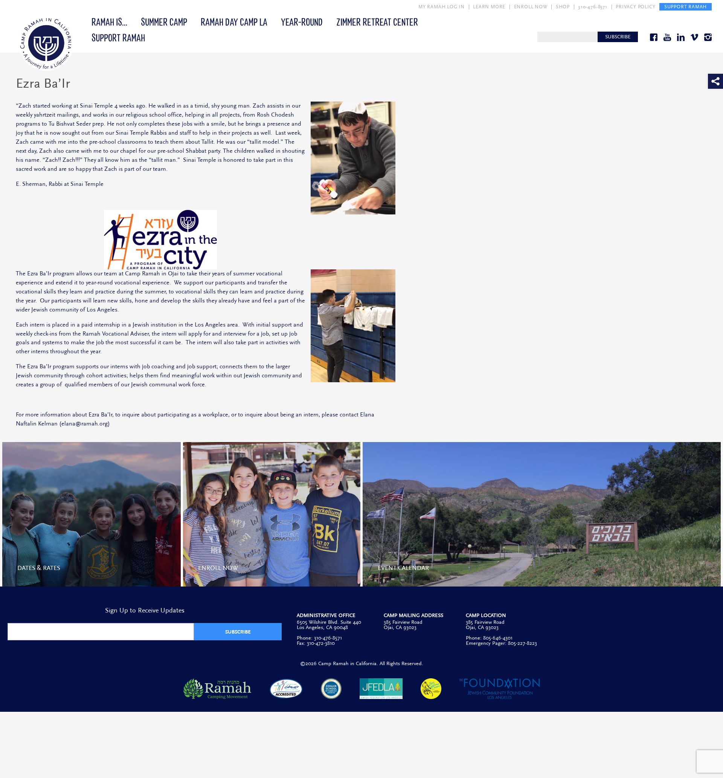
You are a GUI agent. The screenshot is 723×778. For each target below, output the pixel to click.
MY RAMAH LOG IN (441, 6)
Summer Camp (164, 21)
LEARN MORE (489, 6)
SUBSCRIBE (618, 37)
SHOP (563, 6)
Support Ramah (118, 37)
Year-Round (302, 21)
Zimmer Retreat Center (377, 21)
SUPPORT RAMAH (685, 6)
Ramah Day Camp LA (234, 21)
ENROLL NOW (531, 6)
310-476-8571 (592, 6)
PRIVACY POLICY (635, 6)
